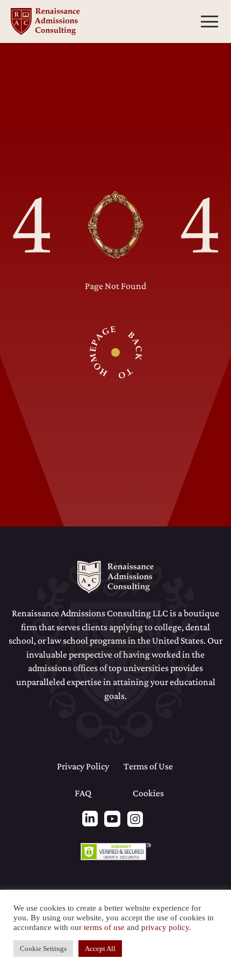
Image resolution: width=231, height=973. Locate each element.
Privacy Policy (83, 766)
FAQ (83, 793)
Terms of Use (148, 766)
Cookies (148, 793)
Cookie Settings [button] (43, 949)
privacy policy (165, 927)
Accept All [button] (100, 949)
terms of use (104, 927)
